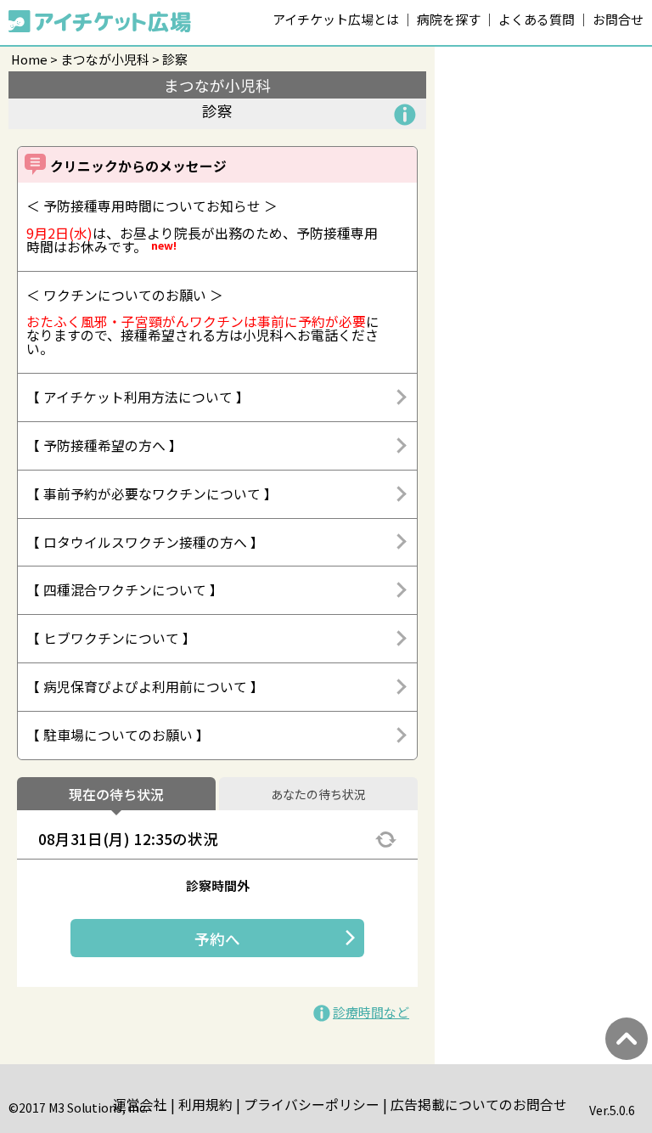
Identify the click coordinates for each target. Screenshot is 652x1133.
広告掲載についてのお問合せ (479, 1104)
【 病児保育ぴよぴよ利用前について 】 (145, 686)
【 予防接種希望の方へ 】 (104, 445)
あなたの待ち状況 (318, 795)
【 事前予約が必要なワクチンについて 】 (152, 494)
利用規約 (205, 1104)
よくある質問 (536, 19)
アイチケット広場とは (336, 19)
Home (29, 59)
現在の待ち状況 (116, 795)
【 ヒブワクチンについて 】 (111, 638)
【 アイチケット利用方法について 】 (138, 397)
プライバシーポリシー (311, 1104)
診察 (175, 59)
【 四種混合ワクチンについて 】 (124, 590)
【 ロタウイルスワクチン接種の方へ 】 (145, 542)
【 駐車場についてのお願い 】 (118, 735)
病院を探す (449, 19)
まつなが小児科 (104, 59)
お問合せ (618, 19)
